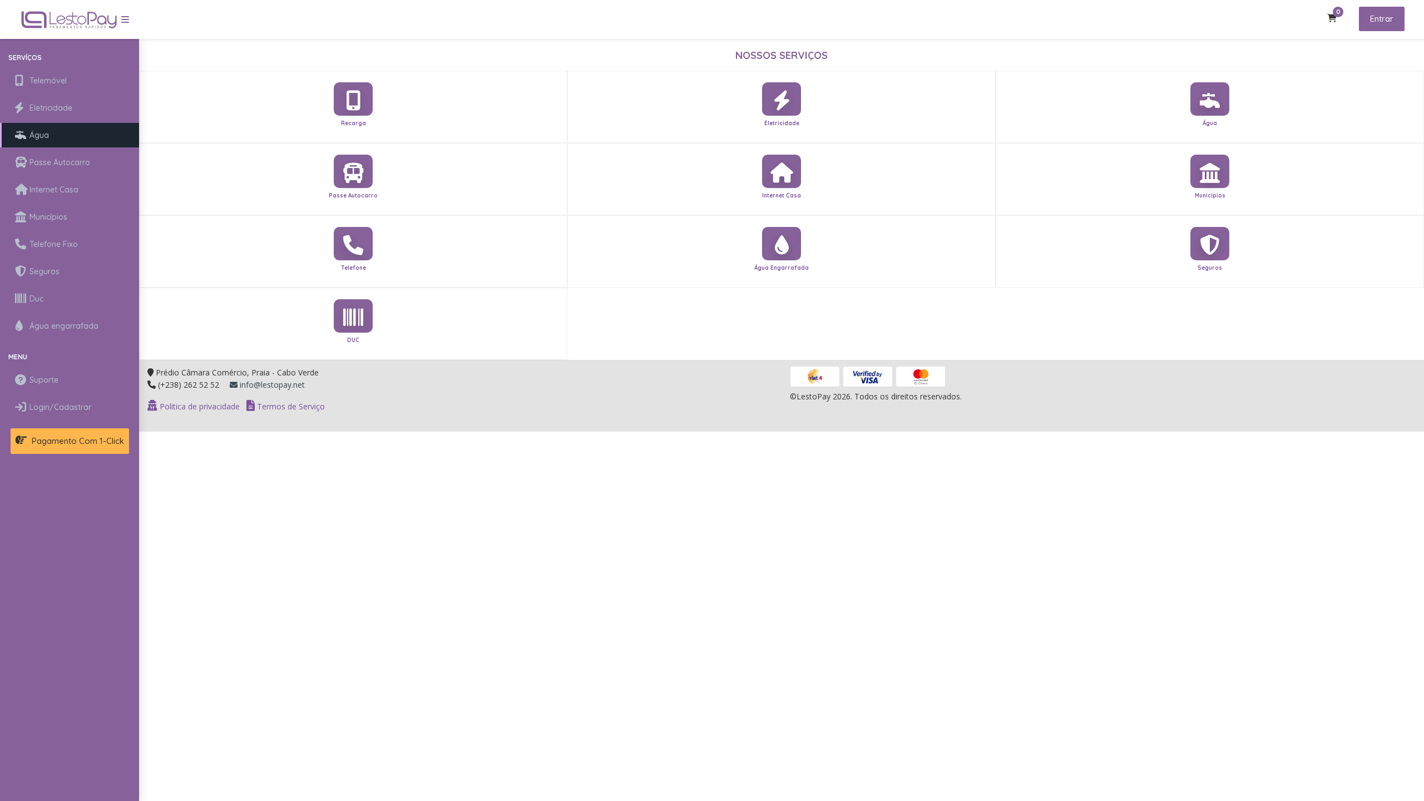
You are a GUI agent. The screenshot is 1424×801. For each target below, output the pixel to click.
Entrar (1381, 18)
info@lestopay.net (271, 384)
